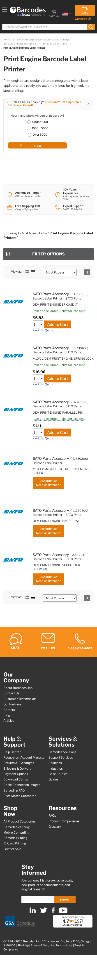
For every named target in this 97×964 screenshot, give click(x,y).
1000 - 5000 (40, 128)
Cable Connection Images (21, 785)
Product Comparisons (63, 821)
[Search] (91, 27)
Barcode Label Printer (55, 43)
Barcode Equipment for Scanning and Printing (43, 39)
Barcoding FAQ (14, 790)
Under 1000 (40, 122)
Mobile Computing (16, 832)
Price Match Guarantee (19, 796)
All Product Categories (19, 821)
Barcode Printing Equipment (20, 43)
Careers (9, 710)
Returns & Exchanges (18, 763)
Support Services (60, 757)
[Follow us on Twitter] (43, 912)
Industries (55, 768)
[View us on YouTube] (63, 912)
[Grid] (27, 271)
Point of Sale (12, 849)
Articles (8, 720)
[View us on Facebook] (53, 912)
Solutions (55, 763)
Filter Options (48, 254)
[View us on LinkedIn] (33, 912)
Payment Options (15, 774)
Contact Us (83, 19)
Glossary (54, 826)
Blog (6, 715)
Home (7, 39)
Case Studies (57, 774)
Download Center (15, 779)
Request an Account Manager (24, 757)
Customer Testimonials (19, 699)
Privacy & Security (42, 945)
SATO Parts (73, 298)
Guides (53, 779)
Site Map (23, 945)
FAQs (52, 815)
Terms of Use (64, 945)
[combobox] (48, 27)
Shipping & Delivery (17, 768)
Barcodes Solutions (62, 752)
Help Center (12, 752)
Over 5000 (40, 134)
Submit (64, 899)
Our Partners (12, 704)
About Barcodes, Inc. (18, 688)
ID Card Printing (14, 843)
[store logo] (28, 11)
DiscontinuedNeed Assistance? (48, 483)
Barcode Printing (15, 838)
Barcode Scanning (16, 827)
